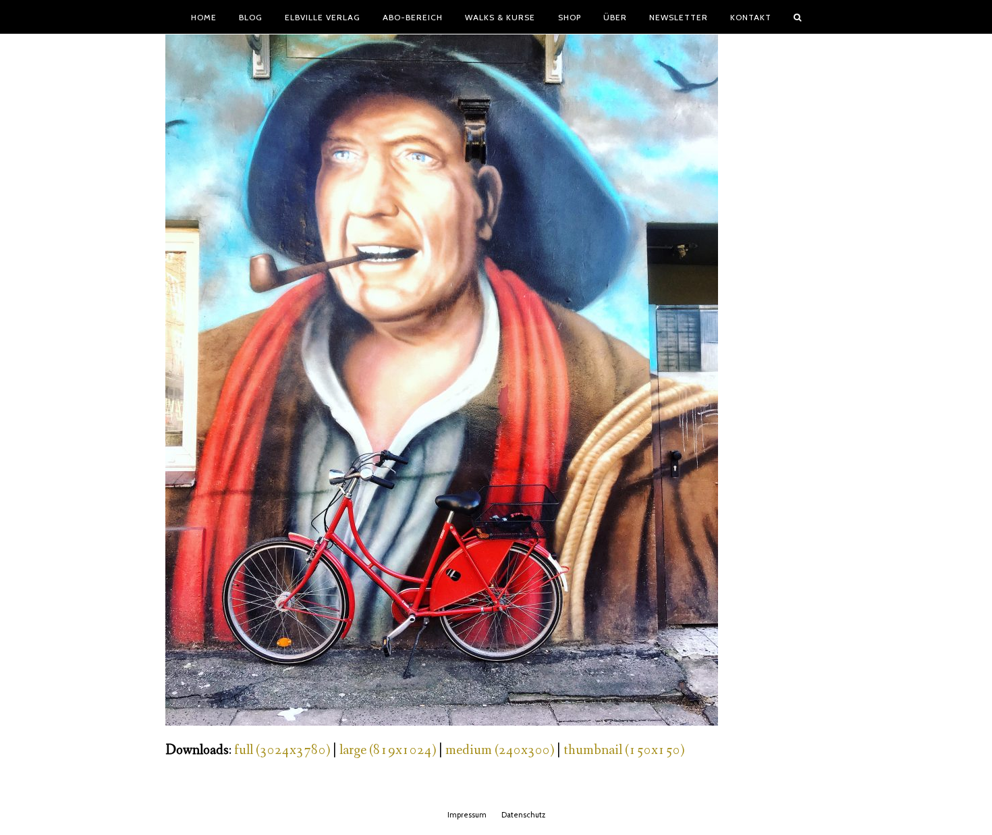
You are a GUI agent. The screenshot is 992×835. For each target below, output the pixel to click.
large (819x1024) (387, 750)
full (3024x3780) (282, 750)
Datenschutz (523, 814)
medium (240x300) (499, 750)
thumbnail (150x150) (623, 750)
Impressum (467, 814)
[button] (797, 17)
